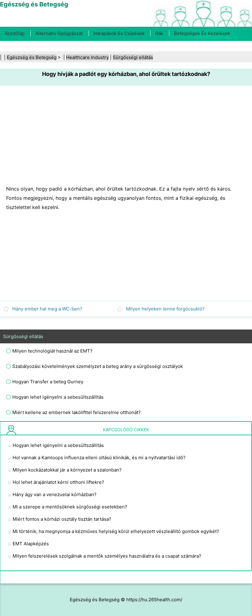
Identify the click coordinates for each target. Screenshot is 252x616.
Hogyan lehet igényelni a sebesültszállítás (58, 397)
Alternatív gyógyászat (59, 33)
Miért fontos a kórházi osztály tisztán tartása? (62, 519)
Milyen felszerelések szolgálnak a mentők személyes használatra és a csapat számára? (107, 556)
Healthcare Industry (87, 57)
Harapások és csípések (118, 33)
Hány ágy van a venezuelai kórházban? (54, 494)
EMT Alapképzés (31, 544)
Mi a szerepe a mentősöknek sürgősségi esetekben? (70, 507)
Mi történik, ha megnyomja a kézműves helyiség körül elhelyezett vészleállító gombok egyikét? (116, 531)
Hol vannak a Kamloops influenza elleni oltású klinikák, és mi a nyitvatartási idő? (99, 457)
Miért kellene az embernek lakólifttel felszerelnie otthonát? (76, 412)
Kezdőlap (15, 33)
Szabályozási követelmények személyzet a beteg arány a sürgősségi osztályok (97, 366)
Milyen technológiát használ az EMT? (52, 351)
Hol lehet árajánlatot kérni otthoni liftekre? (58, 482)
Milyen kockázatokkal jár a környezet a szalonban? (67, 470)
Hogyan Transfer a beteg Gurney (47, 382)
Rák (159, 33)
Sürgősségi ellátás (133, 57)
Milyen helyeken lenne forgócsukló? (165, 309)
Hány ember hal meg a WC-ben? (47, 309)
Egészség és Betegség (32, 57)
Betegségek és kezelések (202, 33)
